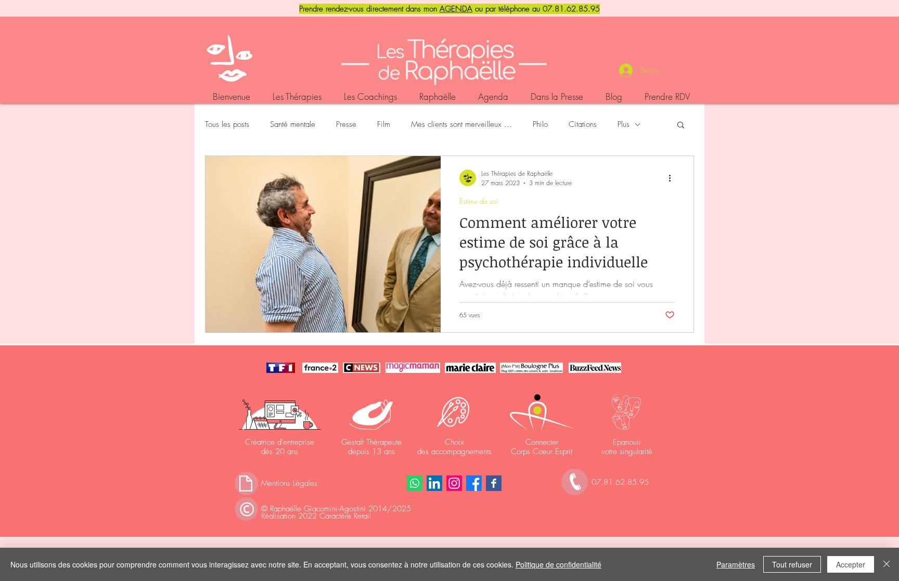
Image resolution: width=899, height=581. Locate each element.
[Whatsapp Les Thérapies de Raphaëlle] (414, 483)
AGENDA (456, 9)
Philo (540, 124)
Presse (346, 124)
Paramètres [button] (735, 564)
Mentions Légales (289, 483)
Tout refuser (792, 564)
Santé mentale (292, 124)
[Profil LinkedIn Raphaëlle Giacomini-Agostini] (434, 483)
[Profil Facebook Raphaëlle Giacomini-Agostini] (474, 483)
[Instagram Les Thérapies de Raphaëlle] (454, 483)
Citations (583, 124)
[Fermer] (886, 564)
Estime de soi (478, 201)
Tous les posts (227, 124)
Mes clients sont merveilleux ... (461, 124)
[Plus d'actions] (673, 178)
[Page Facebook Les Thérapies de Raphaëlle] (494, 483)
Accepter (850, 564)
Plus (624, 124)
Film (383, 124)
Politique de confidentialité (558, 564)
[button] (681, 125)
